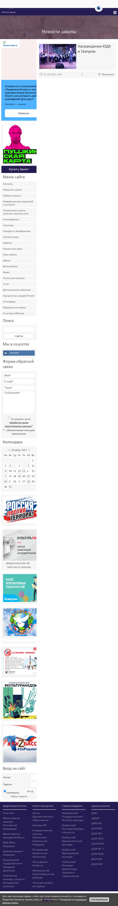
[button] (99, 10)
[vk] (19, 353)
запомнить (12, 792)
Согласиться (99, 899)
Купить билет (19, 169)
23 (5, 481)
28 (28, 481)
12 (19, 471)
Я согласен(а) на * (19, 423)
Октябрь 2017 (19, 450)
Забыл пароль (19, 796)
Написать (23, 113)
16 (5, 476)
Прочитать (108, 74)
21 (28, 476)
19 (19, 476)
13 (23, 471)
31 (10, 486)
